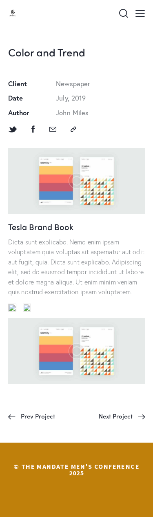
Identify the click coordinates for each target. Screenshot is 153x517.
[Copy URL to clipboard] (73, 129)
